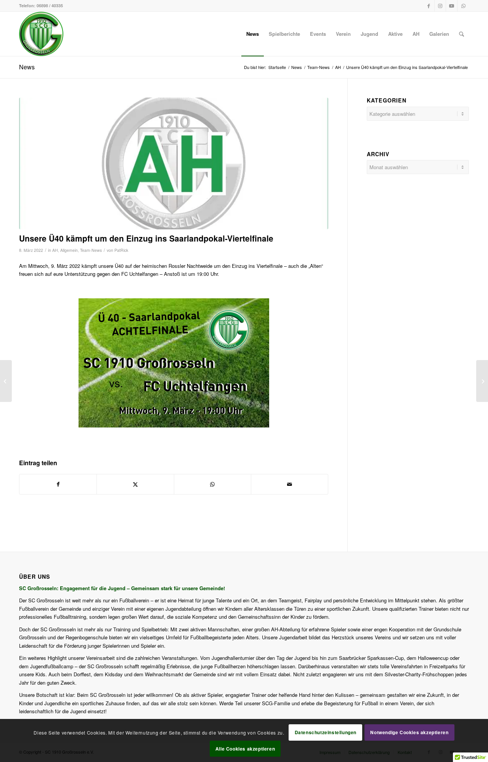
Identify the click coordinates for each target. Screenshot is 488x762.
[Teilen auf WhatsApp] (212, 484)
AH (55, 250)
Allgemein (69, 250)
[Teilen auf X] (135, 484)
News (27, 66)
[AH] (173, 163)
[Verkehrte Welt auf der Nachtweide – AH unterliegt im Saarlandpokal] (482, 381)
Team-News (91, 250)
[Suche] (461, 34)
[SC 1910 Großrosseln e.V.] (41, 34)
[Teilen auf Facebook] (57, 484)
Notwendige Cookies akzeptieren (409, 732)
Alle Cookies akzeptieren (245, 748)
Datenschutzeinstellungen (325, 732)
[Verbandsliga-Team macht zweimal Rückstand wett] (6, 381)
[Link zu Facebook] (428, 5)
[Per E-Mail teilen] (289, 484)
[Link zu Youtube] (451, 5)
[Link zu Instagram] (440, 5)
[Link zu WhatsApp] (463, 5)
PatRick (121, 250)
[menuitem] (252, 34)
